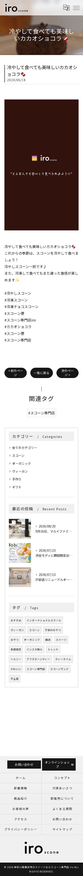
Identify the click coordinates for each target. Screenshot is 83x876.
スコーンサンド (59, 669)
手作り (16, 479)
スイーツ (61, 639)
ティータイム (63, 659)
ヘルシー (16, 659)
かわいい (16, 669)
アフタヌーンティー (38, 659)
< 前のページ (15, 372)
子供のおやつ (53, 630)
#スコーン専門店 (41, 412)
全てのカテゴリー (24, 447)
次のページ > (67, 372)
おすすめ (16, 620)
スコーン (18, 455)
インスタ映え (34, 649)
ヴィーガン (20, 471)
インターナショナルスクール (44, 620)
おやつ (15, 639)
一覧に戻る (41, 373)
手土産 (15, 678)
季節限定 (16, 649)
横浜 (47, 639)
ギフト (16, 487)
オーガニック (21, 463)
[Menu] (76, 7)
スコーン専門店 (36, 669)
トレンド (53, 649)
